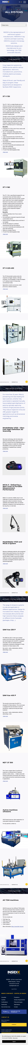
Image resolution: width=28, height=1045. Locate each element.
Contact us (15, 382)
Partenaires (4, 1004)
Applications (17, 1004)
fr (19, 2)
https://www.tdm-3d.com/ (17, 926)
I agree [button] (14, 1041)
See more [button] (15, 1038)
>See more (5, 451)
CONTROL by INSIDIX (20, 993)
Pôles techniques (18, 1002)
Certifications (4, 1002)
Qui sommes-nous (5, 1007)
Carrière (3, 999)
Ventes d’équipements (19, 999)
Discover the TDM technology (15, 1012)
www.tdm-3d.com (14, 52)
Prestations (16, 997)
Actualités (3, 997)
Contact (16, 1007)
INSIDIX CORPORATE (7, 993)
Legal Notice (14, 989)
